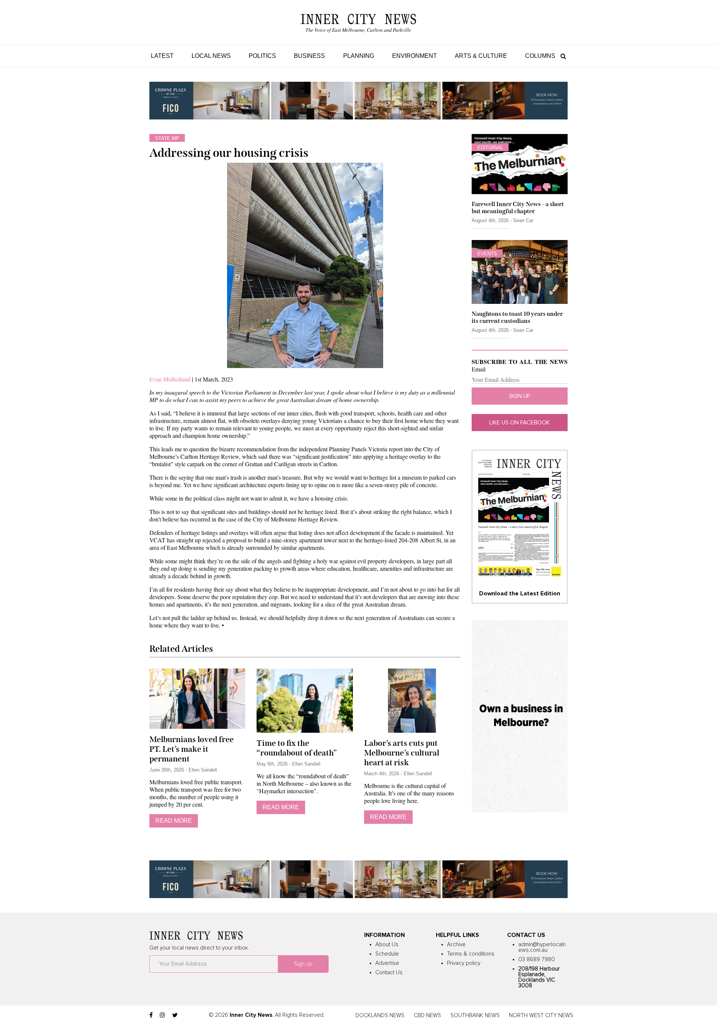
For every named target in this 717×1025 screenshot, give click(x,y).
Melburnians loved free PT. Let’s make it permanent (191, 749)
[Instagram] (162, 1015)
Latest (162, 56)
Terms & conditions (470, 954)
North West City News (541, 1015)
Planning (358, 56)
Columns (540, 56)
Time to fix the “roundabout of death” (297, 748)
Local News (211, 56)
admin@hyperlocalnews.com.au (542, 947)
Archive (456, 944)
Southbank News (475, 1015)
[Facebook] (151, 1015)
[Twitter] (175, 1015)
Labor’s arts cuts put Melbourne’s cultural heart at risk (401, 752)
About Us (386, 944)
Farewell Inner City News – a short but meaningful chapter (518, 207)
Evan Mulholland (169, 379)
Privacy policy (463, 963)
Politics (262, 56)
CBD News (427, 1015)
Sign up (519, 396)
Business (309, 56)
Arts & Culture (481, 56)
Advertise (387, 963)
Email (478, 369)
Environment (414, 56)
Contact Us (389, 972)
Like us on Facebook (519, 422)
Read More (173, 820)
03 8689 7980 (536, 959)
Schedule (387, 954)
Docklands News (380, 1015)
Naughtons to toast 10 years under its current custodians (517, 317)
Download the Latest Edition (519, 593)
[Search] (561, 56)
